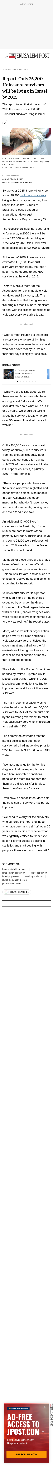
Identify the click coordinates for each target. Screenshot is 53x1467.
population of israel (11, 883)
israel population (39, 873)
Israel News (24, 69)
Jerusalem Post (9, 69)
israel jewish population (13, 873)
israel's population (34, 876)
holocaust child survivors (14, 869)
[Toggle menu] (6, 56)
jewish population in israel (14, 880)
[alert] (26, 1433)
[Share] (5, 123)
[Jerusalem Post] (29, 56)
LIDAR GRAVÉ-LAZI (13, 175)
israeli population (10, 876)
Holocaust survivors (33, 195)
